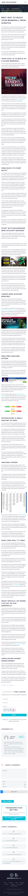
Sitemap (13, 884)
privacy (9, 719)
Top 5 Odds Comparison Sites (14, 833)
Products (11, 882)
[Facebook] (2, 685)
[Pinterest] (7, 685)
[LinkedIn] (11, 685)
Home (5, 882)
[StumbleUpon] (13, 685)
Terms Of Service (14, 885)
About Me (22, 882)
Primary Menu (25, 2)
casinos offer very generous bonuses (9, 310)
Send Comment (7, 801)
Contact (6, 884)
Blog (16, 882)
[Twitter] (4, 685)
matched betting (21, 99)
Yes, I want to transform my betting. (14, 818)
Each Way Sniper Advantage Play (14, 854)
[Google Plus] (6, 685)
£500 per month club (18, 643)
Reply (21, 736)
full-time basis (16, 584)
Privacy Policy (20, 884)
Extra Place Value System (11, 840)
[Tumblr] (9, 685)
